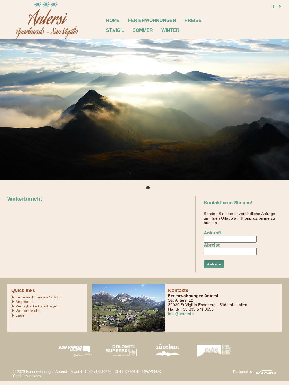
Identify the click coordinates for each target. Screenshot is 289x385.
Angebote (24, 301)
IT (273, 6)
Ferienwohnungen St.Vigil (38, 297)
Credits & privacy (27, 376)
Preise (193, 20)
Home (113, 20)
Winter (170, 30)
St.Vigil (115, 30)
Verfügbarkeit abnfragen (37, 306)
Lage (20, 315)
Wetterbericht (28, 310)
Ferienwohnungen (152, 20)
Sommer (143, 30)
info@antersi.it (181, 313)
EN (279, 6)
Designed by (243, 372)
